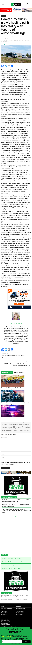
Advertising (18, 606)
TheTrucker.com (6, 637)
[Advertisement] (16, 536)
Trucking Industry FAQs (6, 621)
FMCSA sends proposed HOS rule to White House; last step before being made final (17, 364)
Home (2, 38)
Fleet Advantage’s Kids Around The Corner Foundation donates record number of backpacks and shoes (15, 388)
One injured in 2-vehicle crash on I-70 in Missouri (12, 418)
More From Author (19, 372)
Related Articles (7, 372)
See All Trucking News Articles (15, 516)
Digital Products (19, 610)
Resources (3, 617)
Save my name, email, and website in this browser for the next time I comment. (15, 463)
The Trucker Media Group (6, 608)
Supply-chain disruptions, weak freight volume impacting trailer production (13, 356)
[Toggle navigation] (3, 4)
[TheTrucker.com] (15, 4)
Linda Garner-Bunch (6, 36)
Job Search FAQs (4, 619)
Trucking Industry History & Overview (9, 626)
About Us (3, 606)
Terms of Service (4, 612)
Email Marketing (19, 614)
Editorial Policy (4, 614)
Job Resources (4, 623)
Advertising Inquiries (20, 608)
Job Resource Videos (5, 624)
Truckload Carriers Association (8, 610)
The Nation (7, 38)
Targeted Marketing (20, 612)
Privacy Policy (4, 611)
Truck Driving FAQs (5, 620)
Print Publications (20, 611)
